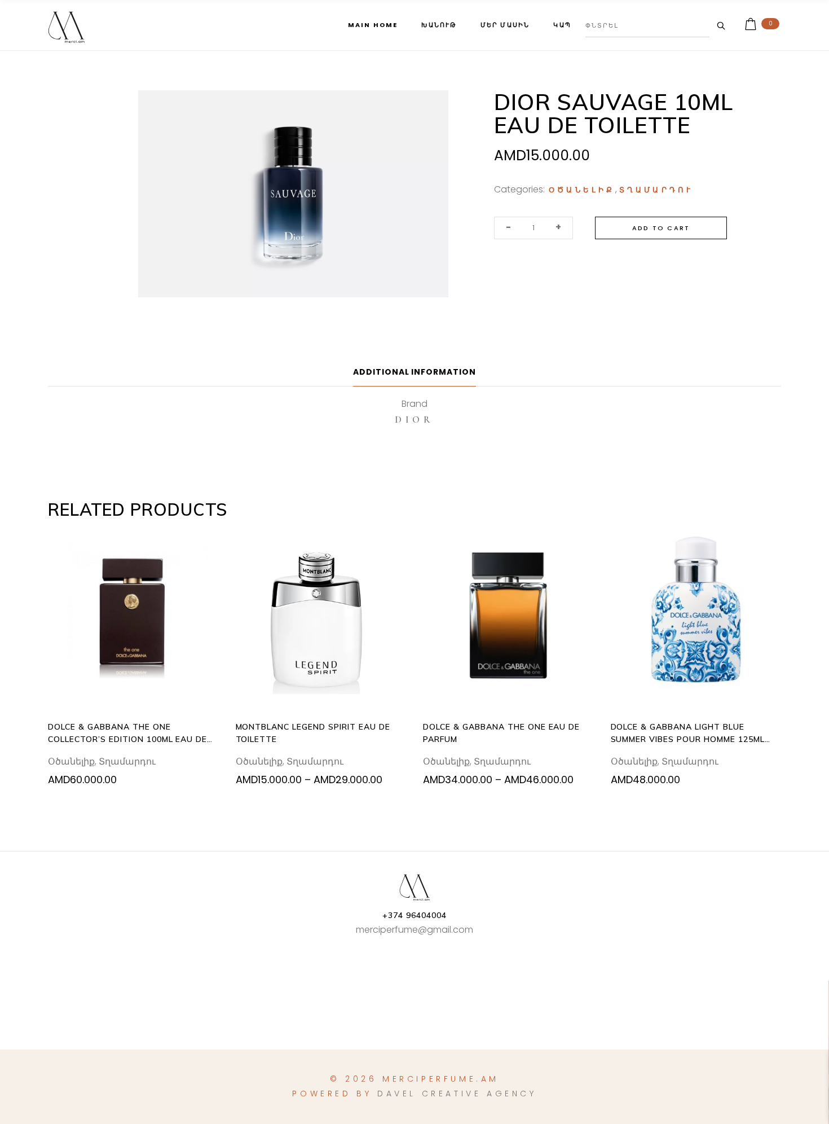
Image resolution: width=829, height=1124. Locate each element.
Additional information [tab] (415, 371)
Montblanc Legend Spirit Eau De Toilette (313, 733)
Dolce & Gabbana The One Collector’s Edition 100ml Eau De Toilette (127, 734)
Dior (414, 419)
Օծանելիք (582, 190)
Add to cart (661, 227)
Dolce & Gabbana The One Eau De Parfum (501, 733)
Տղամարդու (656, 190)
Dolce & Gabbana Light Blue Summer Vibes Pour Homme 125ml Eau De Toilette (688, 734)
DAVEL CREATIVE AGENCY (457, 1093)
